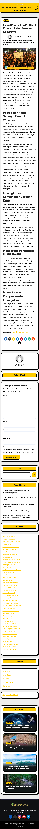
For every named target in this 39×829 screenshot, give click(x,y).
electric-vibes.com (9, 536)
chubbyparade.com (9, 577)
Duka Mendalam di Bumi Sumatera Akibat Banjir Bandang (19, 747)
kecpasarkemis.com (9, 646)
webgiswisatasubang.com (11, 559)
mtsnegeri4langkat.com (11, 603)
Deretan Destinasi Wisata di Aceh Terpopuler (18, 511)
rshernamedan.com (9, 608)
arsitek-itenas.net (9, 593)
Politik (6, 20)
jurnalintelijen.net (9, 631)
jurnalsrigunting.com (10, 623)
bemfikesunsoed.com (10, 549)
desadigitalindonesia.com (11, 552)
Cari (19, 469)
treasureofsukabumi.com (11, 562)
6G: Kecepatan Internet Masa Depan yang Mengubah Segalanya (19, 727)
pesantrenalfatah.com (10, 554)
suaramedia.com (8, 580)
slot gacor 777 (7, 679)
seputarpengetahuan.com (11, 542)
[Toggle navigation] (2, 7)
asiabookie (6, 671)
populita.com (7, 575)
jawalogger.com (8, 557)
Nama (5, 421)
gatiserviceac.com (9, 539)
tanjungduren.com (9, 565)
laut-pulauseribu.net (10, 636)
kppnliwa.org (7, 567)
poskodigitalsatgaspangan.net (13, 639)
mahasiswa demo (16, 42)
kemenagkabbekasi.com (11, 598)
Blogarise (29, 824)
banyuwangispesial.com (11, 595)
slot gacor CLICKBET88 (10, 695)
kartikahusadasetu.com (11, 611)
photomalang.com (9, 616)
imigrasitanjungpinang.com (12, 606)
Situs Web (6, 438)
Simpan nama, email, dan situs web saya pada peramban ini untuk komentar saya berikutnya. (19, 451)
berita (8, 743)
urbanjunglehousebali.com (12, 629)
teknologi (9, 722)
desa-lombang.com (9, 649)
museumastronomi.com (11, 547)
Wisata (8, 763)
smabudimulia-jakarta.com (12, 570)
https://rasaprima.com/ (19, 332)
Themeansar (19, 826)
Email (5, 430)
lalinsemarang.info (9, 641)
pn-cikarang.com (8, 613)
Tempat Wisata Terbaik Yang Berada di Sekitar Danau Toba (17, 767)
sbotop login (7, 686)
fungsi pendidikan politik (14, 40)
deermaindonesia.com (10, 644)
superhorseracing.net (10, 600)
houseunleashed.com (10, 585)
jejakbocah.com (8, 544)
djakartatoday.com (9, 572)
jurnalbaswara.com (9, 588)
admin (17, 37)
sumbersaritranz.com (10, 626)
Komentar (7, 395)
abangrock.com (8, 618)
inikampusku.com (8, 621)
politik (26, 42)
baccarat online (8, 682)
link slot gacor (7, 675)
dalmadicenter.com (9, 590)
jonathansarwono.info (10, 582)
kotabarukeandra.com (10, 634)
